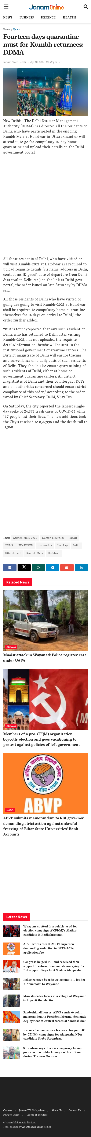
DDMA (9, 545)
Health (69, 18)
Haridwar (54, 553)
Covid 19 (62, 545)
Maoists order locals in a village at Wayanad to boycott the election (54, 999)
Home (6, 29)
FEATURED (25, 545)
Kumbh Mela (34, 553)
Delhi (76, 545)
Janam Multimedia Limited (21, 1122)
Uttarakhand (13, 553)
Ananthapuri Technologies (36, 1127)
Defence (48, 18)
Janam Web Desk (14, 62)
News (7, 18)
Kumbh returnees (53, 538)
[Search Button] (86, 6)
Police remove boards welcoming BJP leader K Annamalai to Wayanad (54, 982)
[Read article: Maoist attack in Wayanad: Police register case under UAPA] (45, 620)
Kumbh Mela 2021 (25, 538)
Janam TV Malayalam (32, 1110)
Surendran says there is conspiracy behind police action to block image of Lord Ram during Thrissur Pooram (53, 1053)
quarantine (45, 545)
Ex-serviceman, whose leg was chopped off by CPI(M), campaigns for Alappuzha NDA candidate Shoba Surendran (53, 1035)
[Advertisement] (45, 207)
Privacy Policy (11, 1115)
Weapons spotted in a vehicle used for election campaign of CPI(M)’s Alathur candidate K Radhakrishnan (50, 931)
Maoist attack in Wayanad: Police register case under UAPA (44, 658)
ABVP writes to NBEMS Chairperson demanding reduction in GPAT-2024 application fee (48, 949)
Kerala (11, 647)
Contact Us (75, 1110)
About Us (56, 1110)
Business (26, 18)
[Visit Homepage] (46, 6)
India (10, 810)
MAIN (73, 538)
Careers (7, 1110)
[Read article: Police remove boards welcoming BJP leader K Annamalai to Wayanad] (11, 984)
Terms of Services (36, 1115)
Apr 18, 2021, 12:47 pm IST (46, 62)
